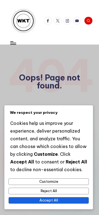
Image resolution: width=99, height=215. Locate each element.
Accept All (48, 200)
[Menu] (13, 42)
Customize (48, 181)
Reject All (49, 190)
